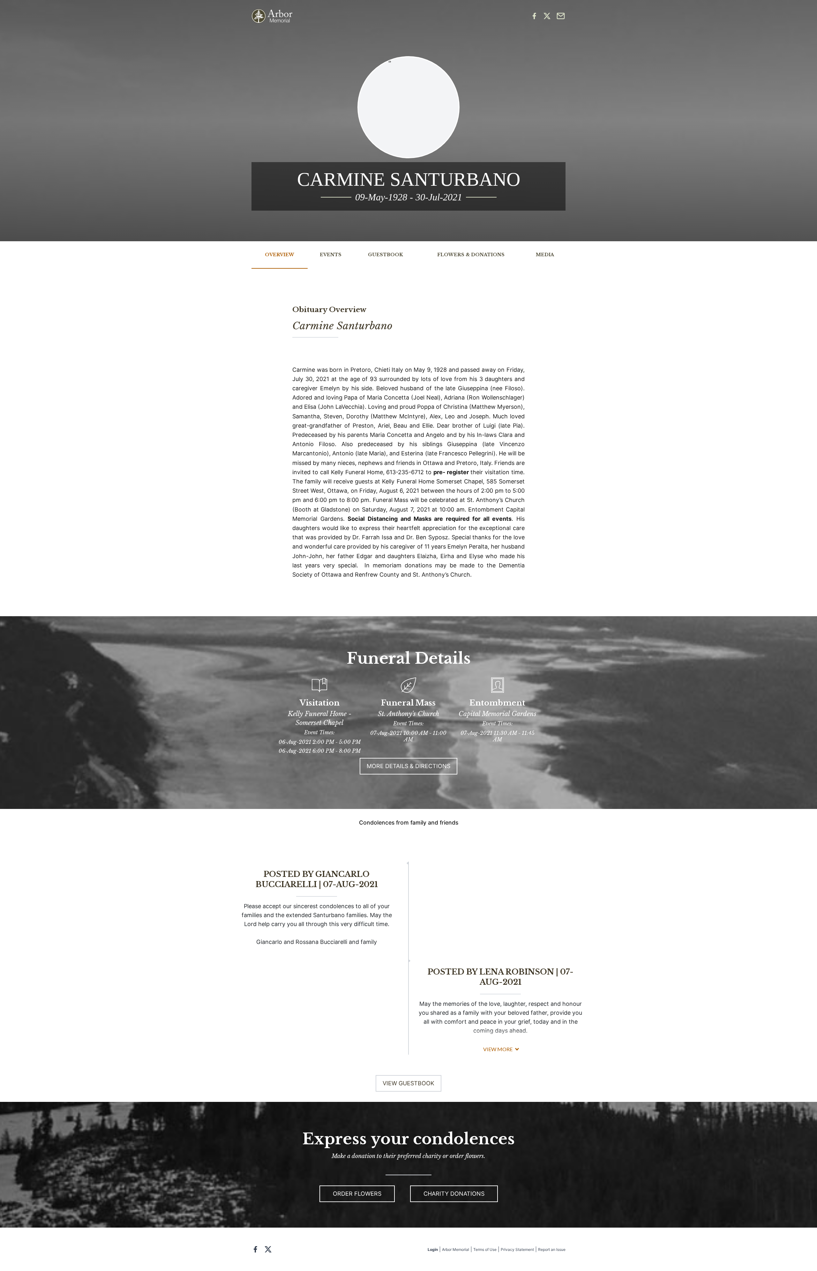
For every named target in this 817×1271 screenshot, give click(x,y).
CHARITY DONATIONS (453, 1193)
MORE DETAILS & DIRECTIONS (408, 766)
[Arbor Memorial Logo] (271, 16)
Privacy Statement (517, 1249)
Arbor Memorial (455, 1249)
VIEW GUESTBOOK (408, 1083)
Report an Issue (552, 1249)
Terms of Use (485, 1249)
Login (433, 1249)
